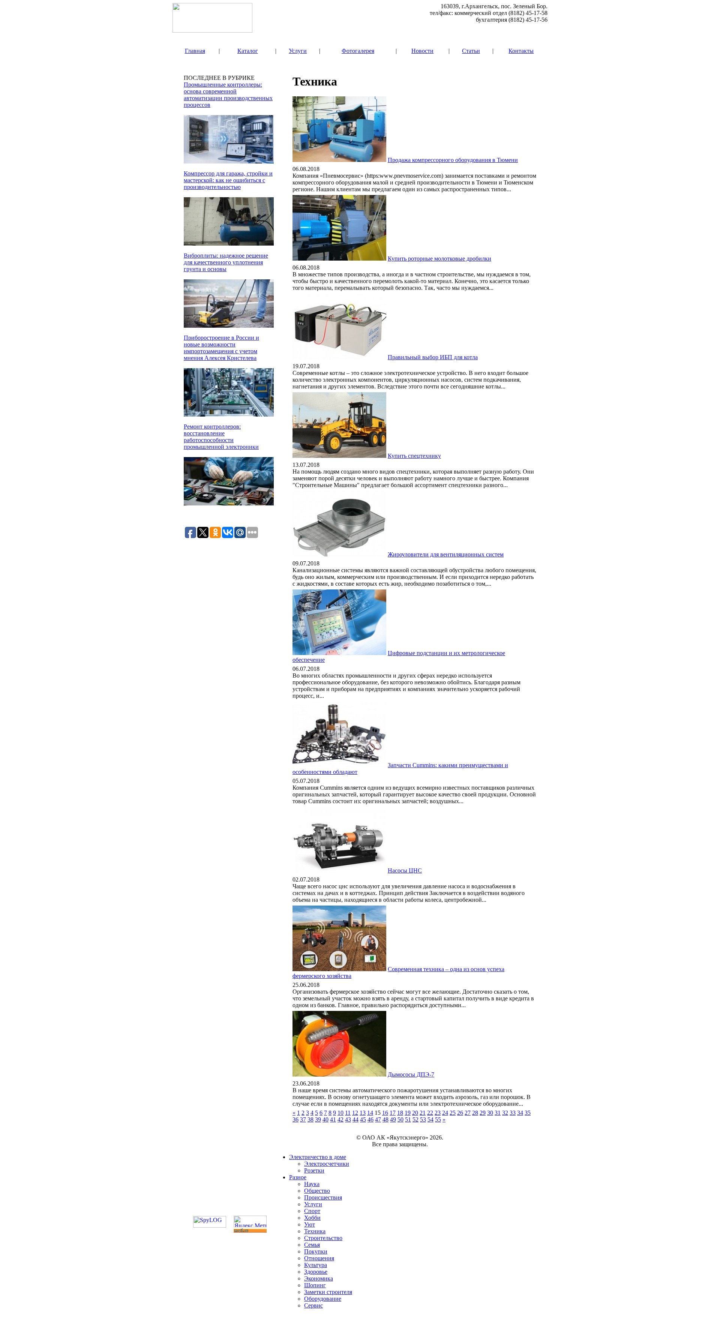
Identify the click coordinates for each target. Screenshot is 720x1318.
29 (483, 1113)
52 (415, 1119)
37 (303, 1119)
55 (438, 1119)
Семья (312, 1245)
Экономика (318, 1278)
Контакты (521, 51)
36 (295, 1119)
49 (393, 1119)
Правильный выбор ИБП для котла (433, 357)
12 (355, 1113)
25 (453, 1113)
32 (505, 1113)
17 (393, 1113)
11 (348, 1113)
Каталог (247, 51)
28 (475, 1113)
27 (468, 1113)
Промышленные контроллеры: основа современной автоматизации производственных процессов (228, 94)
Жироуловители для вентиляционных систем (446, 554)
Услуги (298, 51)
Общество (317, 1191)
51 (408, 1119)
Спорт (312, 1211)
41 (333, 1119)
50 (401, 1119)
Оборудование (322, 1299)
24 (445, 1113)
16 (385, 1113)
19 (408, 1113)
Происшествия (323, 1197)
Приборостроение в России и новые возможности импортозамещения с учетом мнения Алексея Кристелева (221, 347)
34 (520, 1113)
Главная (195, 51)
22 (430, 1113)
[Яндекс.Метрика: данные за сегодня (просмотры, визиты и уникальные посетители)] (250, 1221)
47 (378, 1119)
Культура (315, 1265)
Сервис (313, 1305)
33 (513, 1113)
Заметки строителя (328, 1292)
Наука (312, 1184)
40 (325, 1119)
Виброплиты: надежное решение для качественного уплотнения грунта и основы (226, 262)
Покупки (315, 1251)
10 (341, 1113)
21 (423, 1113)
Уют (309, 1224)
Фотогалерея (358, 51)
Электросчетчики (326, 1164)
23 (438, 1113)
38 (311, 1119)
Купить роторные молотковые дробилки (439, 258)
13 (363, 1113)
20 (415, 1113)
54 (431, 1119)
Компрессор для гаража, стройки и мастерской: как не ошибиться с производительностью (228, 180)
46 (371, 1119)
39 (318, 1119)
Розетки (314, 1170)
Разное (297, 1177)
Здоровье (315, 1272)
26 (460, 1113)
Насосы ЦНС (405, 870)
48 (385, 1119)
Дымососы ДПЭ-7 (411, 1074)
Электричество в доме (317, 1157)
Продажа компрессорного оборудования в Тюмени (453, 160)
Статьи (471, 51)
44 (355, 1119)
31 (498, 1113)
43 (348, 1119)
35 (528, 1113)
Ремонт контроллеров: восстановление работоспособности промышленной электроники (221, 436)
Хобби (312, 1218)
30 (490, 1113)
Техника (315, 1231)
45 (363, 1119)
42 (341, 1119)
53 (423, 1119)
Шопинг (315, 1285)
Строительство (323, 1238)
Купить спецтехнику (414, 456)
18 (400, 1113)
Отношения (319, 1258)
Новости (422, 51)
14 (370, 1113)
